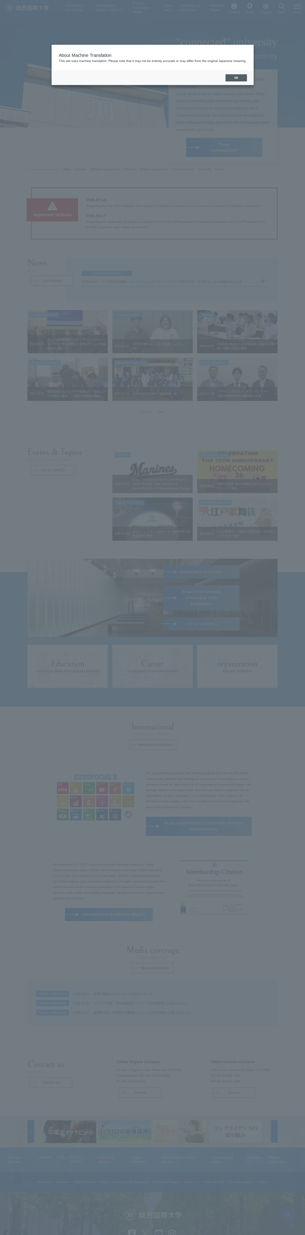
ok (236, 77)
